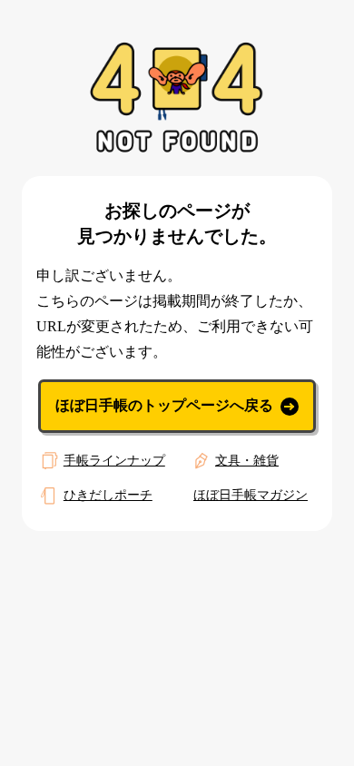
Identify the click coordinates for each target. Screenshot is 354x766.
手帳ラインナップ (114, 460)
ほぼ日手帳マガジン (250, 495)
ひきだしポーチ (108, 495)
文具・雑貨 (247, 460)
